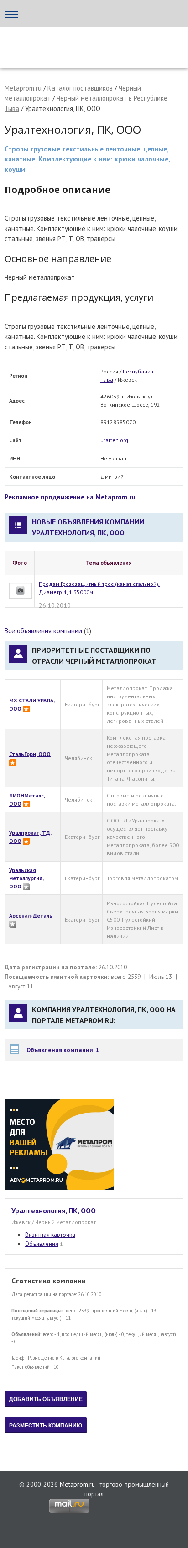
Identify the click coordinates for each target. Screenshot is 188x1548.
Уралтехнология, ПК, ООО (53, 1210)
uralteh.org (114, 440)
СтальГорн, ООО (30, 754)
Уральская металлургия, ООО (26, 878)
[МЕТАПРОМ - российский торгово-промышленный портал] (90, 45)
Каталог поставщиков (80, 88)
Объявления (41, 1244)
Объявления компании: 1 (62, 1050)
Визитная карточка (50, 1235)
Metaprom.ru (23, 88)
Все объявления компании (43, 630)
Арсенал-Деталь (30, 915)
